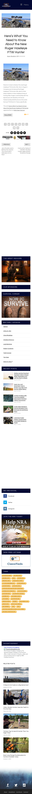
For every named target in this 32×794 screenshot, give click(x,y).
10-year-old (6, 593)
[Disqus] (16, 184)
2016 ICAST (5, 604)
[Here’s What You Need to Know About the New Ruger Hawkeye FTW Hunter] (16, 20)
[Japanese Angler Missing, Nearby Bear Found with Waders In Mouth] (8, 420)
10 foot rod (6, 585)
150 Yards (5, 598)
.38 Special (21, 578)
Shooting (13, 56)
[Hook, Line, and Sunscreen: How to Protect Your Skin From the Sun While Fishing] (8, 386)
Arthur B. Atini (7, 331)
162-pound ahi (15, 598)
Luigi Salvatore (7, 344)
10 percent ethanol (9, 591)
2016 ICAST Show (16, 604)
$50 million (6, 578)
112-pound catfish (18, 593)
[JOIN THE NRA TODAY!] (16, 533)
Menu (26, 5)
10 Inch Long (16, 585)
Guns (8, 56)
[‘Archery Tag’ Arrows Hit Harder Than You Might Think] (16, 721)
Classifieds (12, 792)
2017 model (6, 606)
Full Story (8, 115)
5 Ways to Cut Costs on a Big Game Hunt (15, 685)
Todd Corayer (7, 353)
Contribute (19, 792)
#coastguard (7, 575)
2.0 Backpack (21, 583)
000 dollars (6, 580)
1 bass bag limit (17, 580)
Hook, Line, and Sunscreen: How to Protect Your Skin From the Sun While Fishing (20, 387)
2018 (13, 606)
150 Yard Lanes (15, 596)
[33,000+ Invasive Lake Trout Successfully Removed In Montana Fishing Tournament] (8, 398)
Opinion (5, 326)
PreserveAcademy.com (13, 649)
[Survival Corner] (16, 307)
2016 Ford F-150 (24, 601)
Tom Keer (6, 357)
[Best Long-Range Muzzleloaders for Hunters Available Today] (16, 745)
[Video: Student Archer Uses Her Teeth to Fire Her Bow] (16, 697)
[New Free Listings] (16, 561)
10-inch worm (22, 591)
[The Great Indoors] (16, 271)
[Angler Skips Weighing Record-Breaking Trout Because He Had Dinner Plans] (8, 409)
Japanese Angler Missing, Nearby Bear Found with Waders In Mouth (20, 420)
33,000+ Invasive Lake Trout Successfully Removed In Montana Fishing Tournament (20, 398)
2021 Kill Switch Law (9, 611)
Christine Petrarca (8, 339)
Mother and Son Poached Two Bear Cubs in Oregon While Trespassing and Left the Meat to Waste (21, 376)
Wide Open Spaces (19, 110)
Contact (25, 792)
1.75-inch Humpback (8, 583)
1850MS (15, 601)
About (5, 792)
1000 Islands (6, 601)
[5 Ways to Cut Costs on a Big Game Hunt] (16, 674)
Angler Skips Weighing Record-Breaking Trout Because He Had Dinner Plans (21, 409)
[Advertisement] (16, 458)
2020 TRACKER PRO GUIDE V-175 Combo (13, 609)
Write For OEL (7, 361)
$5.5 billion (17, 575)
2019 (18, 606)
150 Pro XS (5, 596)
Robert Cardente (8, 348)
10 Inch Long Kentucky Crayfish (13, 588)
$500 (13, 578)
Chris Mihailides (7, 335)
